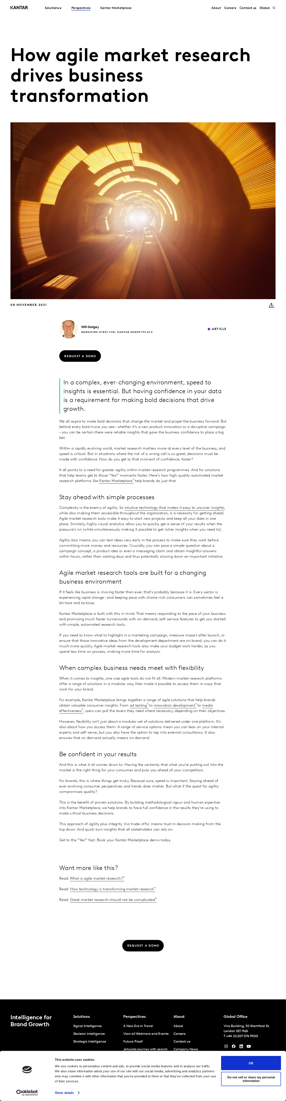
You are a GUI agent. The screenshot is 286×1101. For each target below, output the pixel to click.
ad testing (138, 706)
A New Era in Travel (138, 1026)
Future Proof (133, 1041)
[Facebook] (233, 1047)
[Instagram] (226, 1047)
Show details (64, 1093)
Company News (186, 1049)
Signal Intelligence (87, 1026)
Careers (230, 8)
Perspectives (80, 8)
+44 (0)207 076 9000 (242, 1036)
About (216, 8)
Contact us (248, 8)
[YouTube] (241, 1047)
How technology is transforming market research (112, 889)
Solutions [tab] (52, 8)
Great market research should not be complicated (112, 900)
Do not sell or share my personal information (251, 1078)
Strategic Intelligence (89, 1041)
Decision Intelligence (89, 1034)
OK (251, 1063)
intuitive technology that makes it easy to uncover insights (174, 508)
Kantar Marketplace (115, 8)
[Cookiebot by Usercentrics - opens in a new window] (27, 1093)
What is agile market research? (96, 879)
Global (265, 8)
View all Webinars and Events (146, 1034)
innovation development (174, 706)
